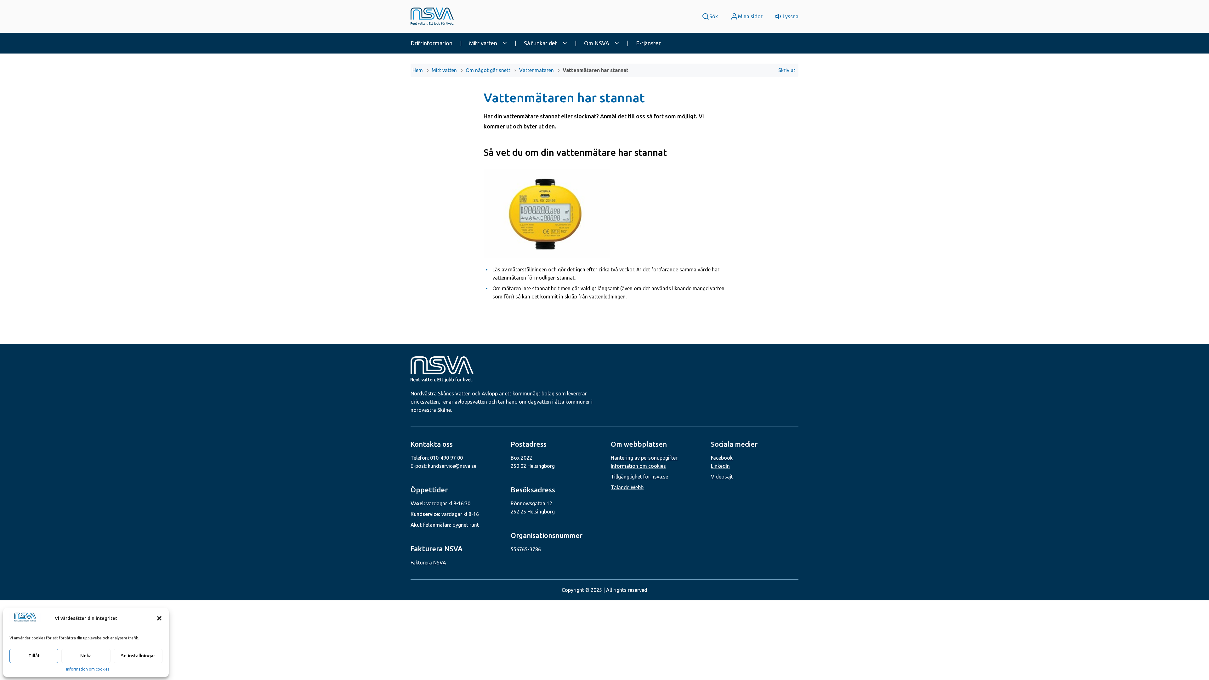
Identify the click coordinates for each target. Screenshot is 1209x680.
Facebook (722, 458)
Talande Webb (627, 487)
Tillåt (34, 655)
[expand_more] (504, 43)
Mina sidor (750, 16)
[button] (159, 618)
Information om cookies (87, 669)
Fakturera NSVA (428, 562)
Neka (86, 655)
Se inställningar (138, 655)
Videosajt (722, 476)
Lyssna (790, 16)
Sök (713, 16)
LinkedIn (720, 466)
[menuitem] (437, 43)
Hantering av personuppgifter (644, 458)
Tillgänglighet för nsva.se (639, 476)
